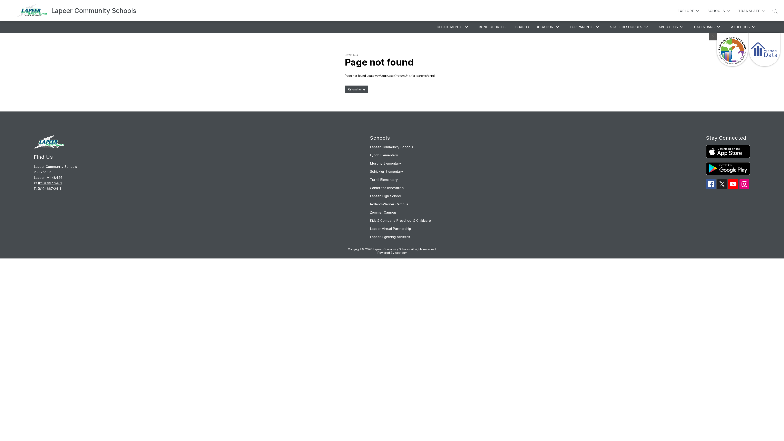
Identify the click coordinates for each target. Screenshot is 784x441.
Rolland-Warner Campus (389, 204)
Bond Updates (492, 27)
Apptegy (401, 252)
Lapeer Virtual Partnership (390, 229)
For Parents (582, 27)
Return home (356, 89)
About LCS (668, 27)
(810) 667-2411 (49, 189)
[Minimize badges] (713, 36)
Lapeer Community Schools (391, 147)
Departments (449, 27)
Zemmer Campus (383, 212)
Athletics (740, 27)
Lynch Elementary (384, 155)
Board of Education (534, 27)
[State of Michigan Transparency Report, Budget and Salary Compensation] (732, 49)
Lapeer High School (385, 196)
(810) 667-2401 (50, 183)
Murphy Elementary (385, 163)
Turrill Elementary (384, 180)
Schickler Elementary (386, 171)
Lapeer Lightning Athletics (390, 237)
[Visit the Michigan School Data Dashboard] (764, 49)
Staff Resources (626, 27)
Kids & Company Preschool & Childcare (400, 220)
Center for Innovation (387, 188)
